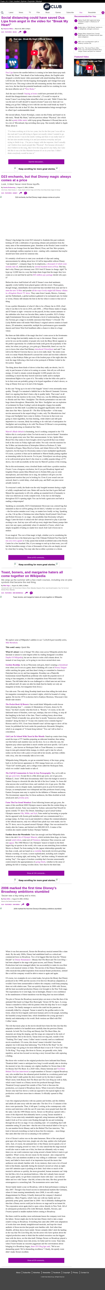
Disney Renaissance (22, 960)
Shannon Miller (8, 28)
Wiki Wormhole (18, 593)
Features (8, 32)
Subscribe (70, 12)
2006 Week (16, 904)
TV (30, 12)
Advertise (36, 1272)
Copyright (66, 1272)
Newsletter (92, 12)
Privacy (75, 1272)
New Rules (29, 89)
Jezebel (17, 1)
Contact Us (85, 1272)
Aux (80, 12)
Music (48, 12)
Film (38, 12)
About (18, 1272)
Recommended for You (85, 16)
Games (58, 12)
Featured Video (81, 57)
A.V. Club (9, 1)
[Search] (2, 12)
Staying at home (30, 93)
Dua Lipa (9, 72)
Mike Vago (6, 585)
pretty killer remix (20, 120)
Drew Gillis (6, 899)
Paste (2, 1)
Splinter (24, 1)
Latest (11, 12)
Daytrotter (31, 1)
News (21, 12)
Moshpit (39, 1)
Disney (15, 193)
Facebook (56, 1272)
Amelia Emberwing (9, 187)
